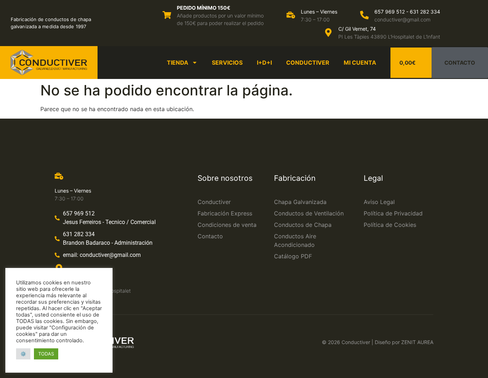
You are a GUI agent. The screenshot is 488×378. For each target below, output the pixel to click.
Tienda (177, 62)
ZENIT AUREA (417, 342)
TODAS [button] (46, 354)
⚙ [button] (23, 354)
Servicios (227, 62)
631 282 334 (425, 12)
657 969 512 (389, 12)
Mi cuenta (360, 62)
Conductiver (307, 62)
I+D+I (264, 62)
